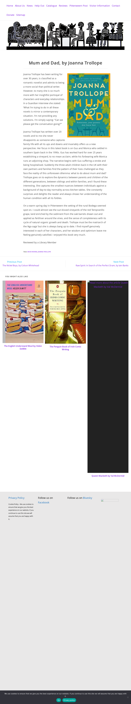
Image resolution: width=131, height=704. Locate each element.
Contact (116, 5)
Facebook (43, 502)
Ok (59, 700)
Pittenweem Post (78, 5)
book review (32, 252)
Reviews (63, 5)
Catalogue (51, 5)
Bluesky (87, 498)
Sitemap (20, 14)
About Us (20, 5)
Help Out (39, 5)
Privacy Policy (16, 498)
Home (10, 5)
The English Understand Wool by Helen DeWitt (23, 347)
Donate (10, 14)
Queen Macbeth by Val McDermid (108, 475)
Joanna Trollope (44, 252)
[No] (128, 697)
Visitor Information (100, 5)
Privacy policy (69, 700)
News (30, 5)
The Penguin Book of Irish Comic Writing (65, 348)
